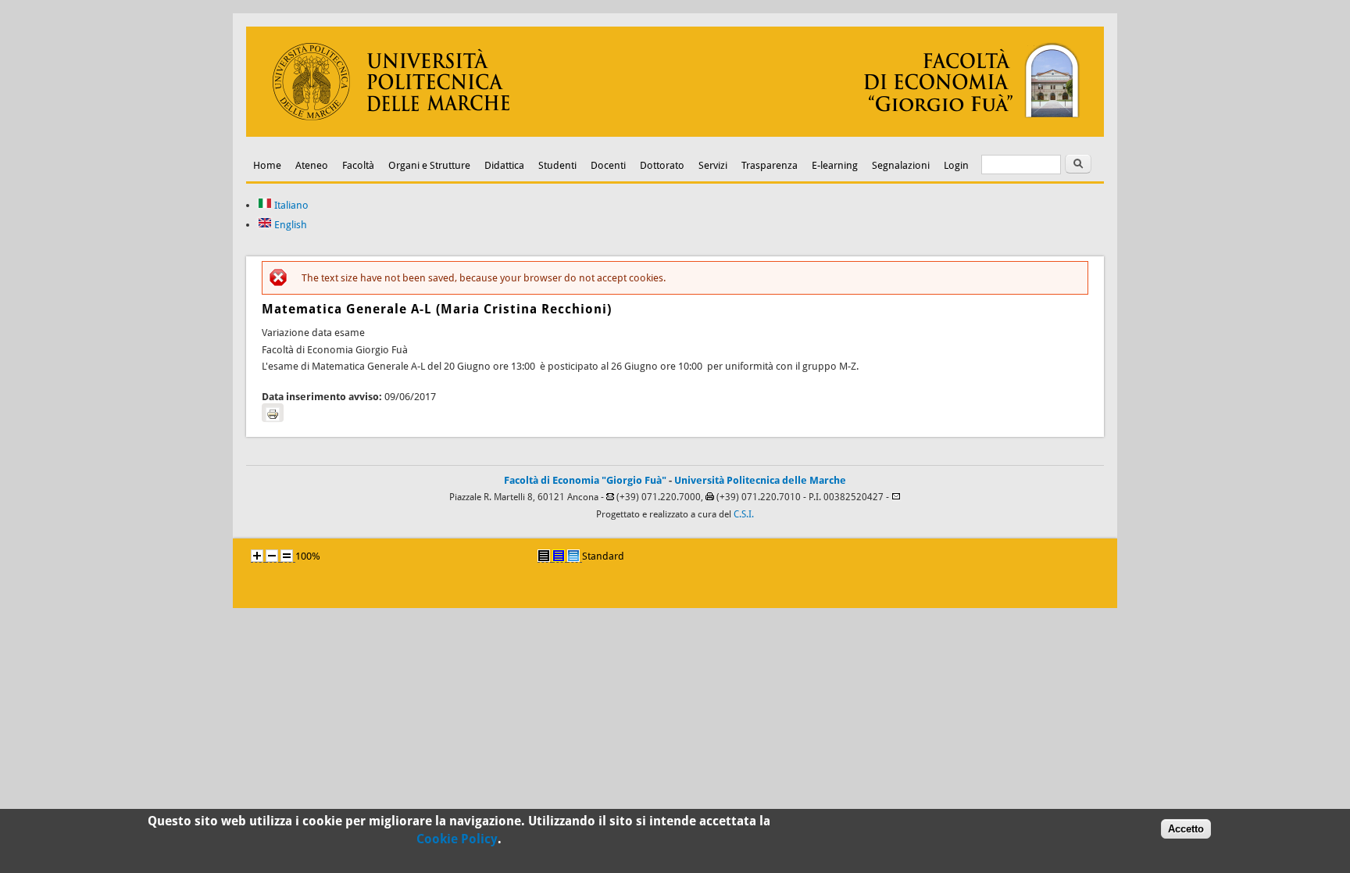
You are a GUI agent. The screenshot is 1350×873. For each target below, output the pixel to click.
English (289, 225)
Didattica (504, 165)
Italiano (290, 205)
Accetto (1186, 829)
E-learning (835, 165)
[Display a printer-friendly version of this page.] (273, 412)
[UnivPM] (675, 133)
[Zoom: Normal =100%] (286, 555)
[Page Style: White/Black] (544, 555)
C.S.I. (744, 514)
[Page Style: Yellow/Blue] (558, 555)
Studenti (557, 165)
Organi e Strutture (429, 165)
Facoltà (358, 165)
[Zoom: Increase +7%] (257, 555)
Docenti (608, 165)
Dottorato (662, 165)
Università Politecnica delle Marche (760, 480)
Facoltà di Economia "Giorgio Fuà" (585, 480)
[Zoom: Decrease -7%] (272, 555)
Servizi (712, 165)
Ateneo (311, 165)
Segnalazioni (901, 165)
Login (956, 165)
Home (267, 165)
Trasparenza (769, 165)
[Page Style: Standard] (573, 555)
